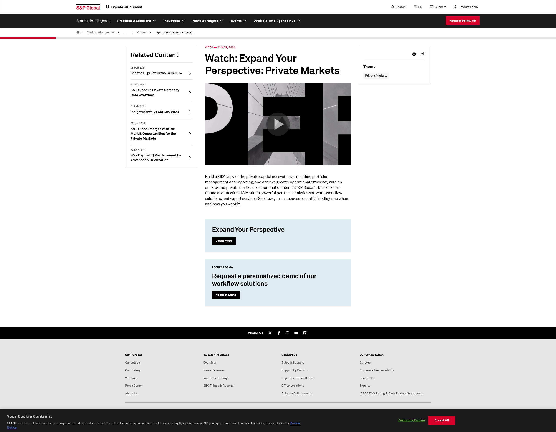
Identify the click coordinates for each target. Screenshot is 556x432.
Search (400, 7)
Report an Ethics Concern (298, 378)
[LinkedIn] (304, 332)
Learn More (224, 241)
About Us (131, 393)
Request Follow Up (463, 21)
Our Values (132, 363)
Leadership (367, 378)
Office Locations (292, 386)
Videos (141, 32)
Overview (209, 363)
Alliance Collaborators (296, 393)
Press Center (134, 386)
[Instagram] (287, 332)
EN (420, 7)
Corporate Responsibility (377, 370)
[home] (77, 32)
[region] (278, 420)
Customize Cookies (411, 420)
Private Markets (376, 75)
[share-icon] (422, 53)
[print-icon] (414, 53)
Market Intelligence (100, 32)
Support (440, 7)
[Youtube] (296, 332)
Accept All (442, 420)
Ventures (131, 378)
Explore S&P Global (126, 7)
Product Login (468, 7)
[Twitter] (270, 332)
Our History (133, 370)
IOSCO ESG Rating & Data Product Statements (391, 393)
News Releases (214, 370)
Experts (365, 386)
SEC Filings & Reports (218, 386)
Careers (365, 363)
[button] (278, 124)
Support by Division (294, 370)
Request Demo (226, 295)
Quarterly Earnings (216, 378)
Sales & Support (292, 363)
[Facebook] (278, 332)
